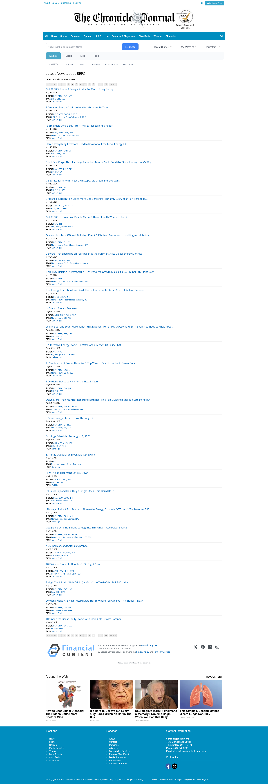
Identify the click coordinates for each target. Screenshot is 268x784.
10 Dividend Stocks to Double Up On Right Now (73, 564)
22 (100, 84)
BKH (65, 333)
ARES (65, 443)
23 (106, 84)
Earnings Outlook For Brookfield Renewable (71, 454)
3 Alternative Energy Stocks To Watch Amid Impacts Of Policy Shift (83, 345)
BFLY (58, 446)
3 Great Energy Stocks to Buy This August (69, 418)
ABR (55, 443)
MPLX (71, 333)
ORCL (66, 263)
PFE (60, 224)
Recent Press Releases (69, 117)
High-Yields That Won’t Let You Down (67, 473)
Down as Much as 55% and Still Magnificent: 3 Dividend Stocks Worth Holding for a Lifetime (98, 235)
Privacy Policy (142, 651)
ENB (65, 96)
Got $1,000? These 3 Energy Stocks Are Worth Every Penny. (80, 89)
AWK (62, 571)
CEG (70, 625)
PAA (70, 589)
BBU (53, 446)
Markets (53, 55)
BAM (55, 132)
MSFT (70, 318)
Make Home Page (214, 3)
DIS (52, 555)
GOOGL (74, 114)
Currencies (95, 64)
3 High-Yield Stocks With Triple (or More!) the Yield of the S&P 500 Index (87, 582)
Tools (96, 55)
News (82, 64)
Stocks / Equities (69, 354)
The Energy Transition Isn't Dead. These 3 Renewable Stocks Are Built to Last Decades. (95, 290)
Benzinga (56, 448)
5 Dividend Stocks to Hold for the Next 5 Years (72, 381)
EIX (70, 150)
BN (73, 135)
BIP (70, 169)
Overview (69, 64)
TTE (69, 427)
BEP (55, 96)
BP (65, 424)
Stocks (69, 55)
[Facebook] (203, 650)
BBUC (61, 132)
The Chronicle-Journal (70, 779)
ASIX (70, 443)
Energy (58, 354)
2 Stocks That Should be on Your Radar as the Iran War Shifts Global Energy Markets (94, 253)
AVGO (56, 571)
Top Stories (69, 519)
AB (54, 479)
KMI (65, 607)
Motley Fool (57, 101)
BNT (53, 500)
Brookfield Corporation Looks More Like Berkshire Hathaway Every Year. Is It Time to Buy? (97, 198)
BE (60, 260)
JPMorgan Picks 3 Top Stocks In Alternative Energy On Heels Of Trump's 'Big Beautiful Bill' (97, 509)
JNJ (69, 388)
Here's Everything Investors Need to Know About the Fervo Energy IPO (86, 144)
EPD (64, 479)
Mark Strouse (57, 519)
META (57, 555)
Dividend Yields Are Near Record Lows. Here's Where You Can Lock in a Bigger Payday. (94, 600)
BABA (62, 552)
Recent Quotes (161, 46)
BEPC (60, 96)
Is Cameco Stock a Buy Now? (62, 308)
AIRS (60, 443)
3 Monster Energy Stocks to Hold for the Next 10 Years (77, 107)
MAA (70, 607)
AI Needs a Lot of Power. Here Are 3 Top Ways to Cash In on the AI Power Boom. (91, 363)
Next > (113, 84)
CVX (61, 114)
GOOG (67, 114)
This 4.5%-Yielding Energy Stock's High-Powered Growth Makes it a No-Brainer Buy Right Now (100, 272)
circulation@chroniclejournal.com (189, 751)
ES (52, 628)
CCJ (67, 315)
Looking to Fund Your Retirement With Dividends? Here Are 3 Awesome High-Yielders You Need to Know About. (109, 326)
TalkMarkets (57, 357)
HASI (71, 516)
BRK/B (71, 500)
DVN (66, 150)
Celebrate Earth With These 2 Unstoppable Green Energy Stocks (83, 180)
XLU (70, 370)
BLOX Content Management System (177, 779)
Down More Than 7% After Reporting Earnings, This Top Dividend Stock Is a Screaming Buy (98, 399)
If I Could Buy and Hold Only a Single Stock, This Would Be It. (80, 491)
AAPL (55, 205)
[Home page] (134, 18)
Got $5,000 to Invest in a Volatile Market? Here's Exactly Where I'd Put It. (87, 217)
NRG (66, 370)
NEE (70, 96)
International (111, 64)
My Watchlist (187, 46)
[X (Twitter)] (195, 650)
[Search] (222, 36)
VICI (69, 479)
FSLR (66, 516)
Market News (67, 226)
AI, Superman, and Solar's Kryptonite (67, 546)
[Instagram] (217, 650)
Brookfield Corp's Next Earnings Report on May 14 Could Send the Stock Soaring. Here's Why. (99, 162)
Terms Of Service (162, 651)
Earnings (77, 464)
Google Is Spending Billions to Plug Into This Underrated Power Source (86, 527)
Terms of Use (123, 779)
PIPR (64, 446)
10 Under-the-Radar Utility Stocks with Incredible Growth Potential (84, 619)
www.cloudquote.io (150, 645)
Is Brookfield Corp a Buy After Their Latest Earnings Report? (80, 125)
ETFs (82, 55)
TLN (64, 351)
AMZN (56, 315)
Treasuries (128, 64)
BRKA (65, 208)
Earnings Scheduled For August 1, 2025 (68, 436)
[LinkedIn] (210, 650)
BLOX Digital (202, 779)
